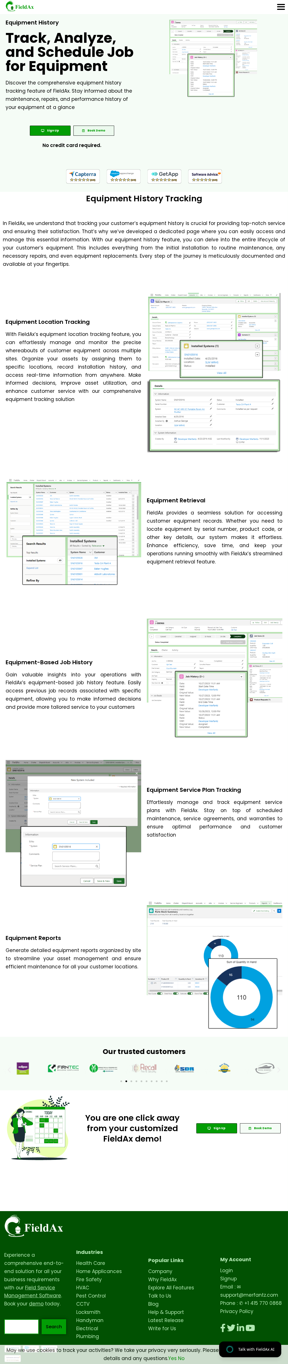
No (181, 1358)
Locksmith (88, 1312)
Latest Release (166, 1320)
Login (226, 1270)
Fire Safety (89, 1279)
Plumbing (87, 1336)
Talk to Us (159, 1295)
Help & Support (166, 1312)
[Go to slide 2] (126, 1081)
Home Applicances (99, 1271)
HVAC (82, 1287)
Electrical (87, 1328)
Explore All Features (171, 1287)
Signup (228, 1278)
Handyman (90, 1320)
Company (160, 1271)
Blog (153, 1304)
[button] (9, 1069)
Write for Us (162, 1328)
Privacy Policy (236, 1311)
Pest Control (91, 1295)
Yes (172, 1358)
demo (36, 1303)
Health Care (90, 1263)
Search (54, 1326)
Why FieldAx (162, 1279)
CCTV (82, 1304)
